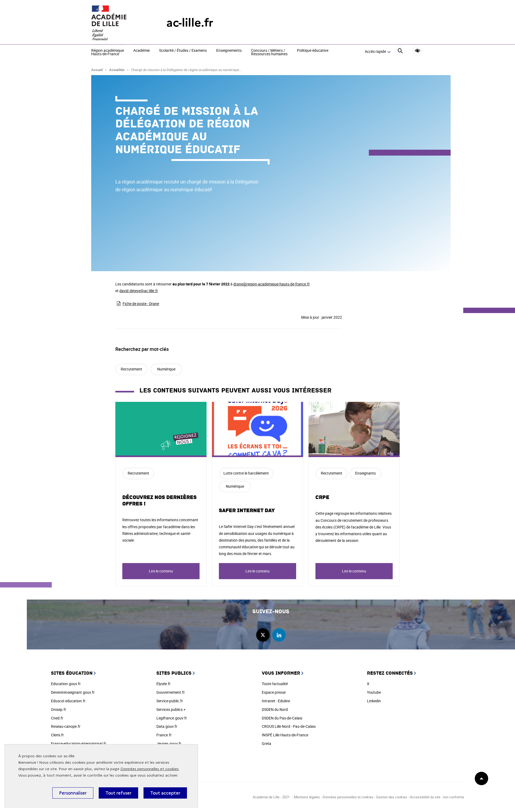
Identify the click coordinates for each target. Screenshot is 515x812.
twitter (263, 635)
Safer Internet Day (247, 510)
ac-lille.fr (189, 22)
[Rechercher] (400, 51)
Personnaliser (73, 793)
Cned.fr (57, 718)
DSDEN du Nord (275, 709)
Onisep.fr (58, 709)
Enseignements (229, 51)
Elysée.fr (163, 683)
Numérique (166, 369)
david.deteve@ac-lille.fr (138, 290)
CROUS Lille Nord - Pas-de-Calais (289, 726)
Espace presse (274, 692)
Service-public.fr (169, 700)
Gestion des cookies (391, 797)
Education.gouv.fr (66, 683)
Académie (141, 51)
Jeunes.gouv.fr (168, 743)
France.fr (164, 734)
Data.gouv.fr (166, 726)
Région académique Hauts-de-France (107, 52)
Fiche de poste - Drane (141, 303)
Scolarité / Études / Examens (183, 51)
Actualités (117, 69)
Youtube (374, 692)
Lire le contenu (161, 571)
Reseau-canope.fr (65, 726)
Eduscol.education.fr (68, 700)
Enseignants (365, 473)
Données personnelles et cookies (149, 769)
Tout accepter (165, 793)
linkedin (279, 635)
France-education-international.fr (78, 743)
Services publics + (171, 709)
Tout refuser (118, 793)
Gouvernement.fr (170, 692)
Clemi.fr (57, 734)
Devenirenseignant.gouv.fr (73, 692)
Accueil (97, 69)
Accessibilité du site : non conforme (437, 797)
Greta (266, 743)
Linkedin (374, 700)
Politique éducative (312, 51)
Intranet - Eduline (276, 700)
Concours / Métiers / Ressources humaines (269, 52)
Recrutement (131, 369)
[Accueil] (118, 22)
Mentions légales (307, 797)
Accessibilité (417, 51)
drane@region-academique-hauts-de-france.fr (271, 283)
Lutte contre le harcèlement (246, 473)
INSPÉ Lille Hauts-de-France (285, 734)
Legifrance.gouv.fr (171, 718)
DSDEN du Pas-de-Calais (282, 718)
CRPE (322, 497)
